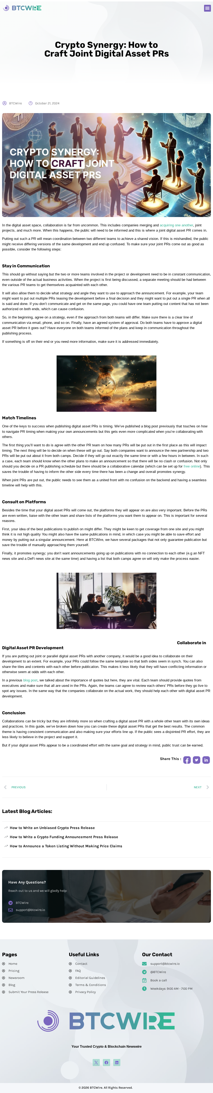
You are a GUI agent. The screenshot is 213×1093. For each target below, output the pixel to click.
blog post (30, 680)
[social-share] (187, 760)
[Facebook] (106, 1062)
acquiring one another (176, 225)
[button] (207, 8)
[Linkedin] (117, 1062)
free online (192, 466)
